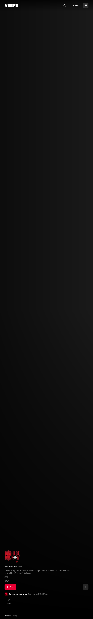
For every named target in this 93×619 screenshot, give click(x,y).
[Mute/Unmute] (85, 587)
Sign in (76, 5)
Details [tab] (8, 615)
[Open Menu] (85, 5)
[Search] (64, 5)
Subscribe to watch (28, 594)
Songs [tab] (15, 615)
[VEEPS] (11, 5)
